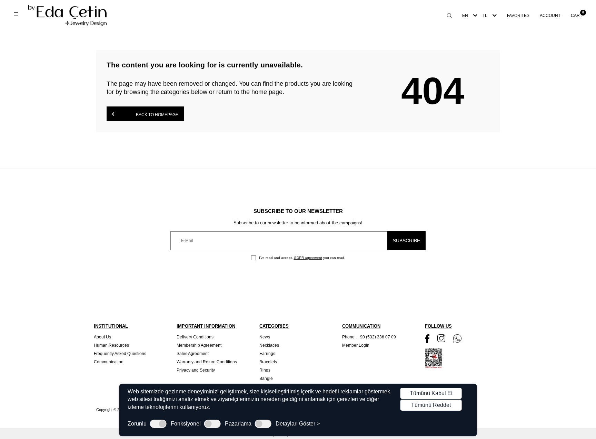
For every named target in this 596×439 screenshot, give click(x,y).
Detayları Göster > (298, 424)
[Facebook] (427, 338)
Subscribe (406, 240)
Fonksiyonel (186, 424)
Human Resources (111, 345)
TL (485, 15)
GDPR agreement (308, 258)
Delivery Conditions (195, 337)
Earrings (267, 353)
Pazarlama (238, 424)
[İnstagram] (441, 338)
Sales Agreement (193, 353)
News (264, 337)
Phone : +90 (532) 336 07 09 (369, 337)
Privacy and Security (196, 370)
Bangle (266, 378)
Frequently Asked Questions (120, 353)
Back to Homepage (156, 114)
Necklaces (269, 345)
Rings (264, 370)
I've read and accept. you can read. (301, 258)
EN (465, 15)
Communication (108, 361)
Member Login (355, 345)
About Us (102, 337)
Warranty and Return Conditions (207, 361)
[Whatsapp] (457, 338)
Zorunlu (137, 424)
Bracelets (268, 361)
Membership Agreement (199, 345)
